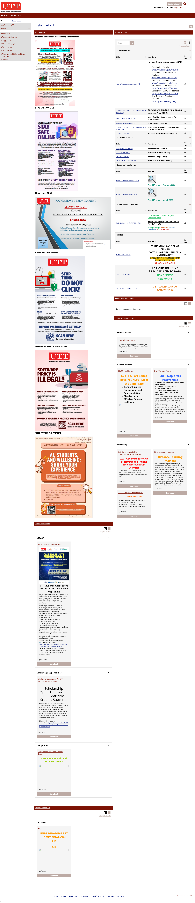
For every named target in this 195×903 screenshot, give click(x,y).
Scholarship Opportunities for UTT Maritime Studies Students (50, 680)
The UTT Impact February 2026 (127, 181)
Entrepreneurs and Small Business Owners (50, 753)
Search (5, 60)
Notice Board (40, 32)
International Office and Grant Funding (14, 55)
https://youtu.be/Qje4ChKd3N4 (165, 70)
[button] (132, 43)
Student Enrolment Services (125, 318)
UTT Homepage (9, 44)
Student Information (122, 32)
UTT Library (7, 47)
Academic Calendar (10, 37)
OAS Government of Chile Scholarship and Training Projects (130, 453)
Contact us (84, 896)
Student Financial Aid (42, 808)
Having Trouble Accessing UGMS (128, 84)
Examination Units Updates (125, 298)
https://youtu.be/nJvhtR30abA (164, 83)
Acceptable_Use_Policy (124, 149)
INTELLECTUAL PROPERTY (126, 160)
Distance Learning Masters (164, 452)
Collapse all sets (105, 531)
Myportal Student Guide (126, 340)
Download (60, 664)
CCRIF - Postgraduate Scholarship (130, 493)
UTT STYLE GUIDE (123, 274)
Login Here (178, 7)
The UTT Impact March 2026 (126, 194)
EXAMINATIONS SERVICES (125, 123)
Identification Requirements (126, 118)
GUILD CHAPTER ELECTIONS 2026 (129, 223)
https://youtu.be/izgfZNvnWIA (165, 88)
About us (73, 896)
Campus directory (116, 896)
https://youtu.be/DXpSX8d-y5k (164, 77)
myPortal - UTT (7, 25)
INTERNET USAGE (122, 157)
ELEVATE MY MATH (123, 255)
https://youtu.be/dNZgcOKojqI (165, 101)
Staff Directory (98, 896)
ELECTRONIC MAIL (123, 153)
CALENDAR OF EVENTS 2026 (126, 288)
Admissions (16, 15)
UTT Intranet (8, 51)
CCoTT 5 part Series (125, 371)
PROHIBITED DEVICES (124, 133)
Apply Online (7, 40)
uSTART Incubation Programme (49, 544)
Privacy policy (60, 896)
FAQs (40, 828)
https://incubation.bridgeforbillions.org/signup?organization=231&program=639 (53, 645)
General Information (42, 524)
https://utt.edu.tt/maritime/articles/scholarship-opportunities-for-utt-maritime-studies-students (53, 725)
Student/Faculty (174, 4)
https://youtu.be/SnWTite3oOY (165, 93)
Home (4, 15)
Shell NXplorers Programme (164, 371)
